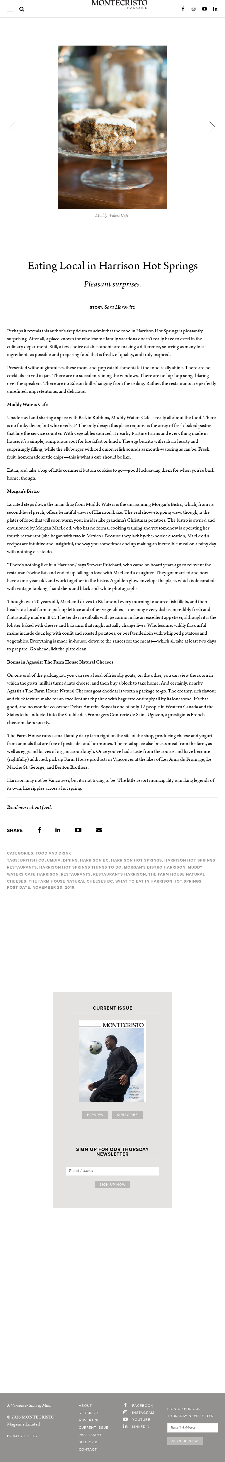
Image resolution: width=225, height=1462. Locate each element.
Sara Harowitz (119, 307)
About (85, 1406)
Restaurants (76, 874)
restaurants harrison (119, 874)
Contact (88, 1449)
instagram (143, 1413)
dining (70, 860)
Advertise (89, 1420)
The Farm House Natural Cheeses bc (71, 881)
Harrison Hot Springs (136, 860)
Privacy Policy (22, 1436)
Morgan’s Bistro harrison (154, 867)
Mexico (93, 535)
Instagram (193, 9)
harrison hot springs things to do (80, 867)
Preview (95, 1115)
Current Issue (93, 1428)
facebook (142, 1406)
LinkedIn (215, 9)
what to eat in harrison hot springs (158, 881)
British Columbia (40, 860)
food (46, 807)
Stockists (89, 1413)
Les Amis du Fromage (182, 759)
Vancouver (123, 759)
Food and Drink (53, 853)
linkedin (141, 1427)
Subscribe (127, 1115)
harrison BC (94, 860)
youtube (141, 1420)
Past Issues (91, 1435)
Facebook (182, 9)
